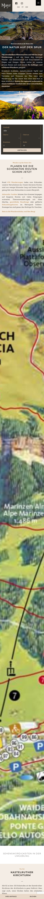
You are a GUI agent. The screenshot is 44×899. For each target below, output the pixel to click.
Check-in (5, 135)
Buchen (33, 896)
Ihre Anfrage (11, 896)
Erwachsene (6, 142)
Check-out (26, 135)
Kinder (25, 142)
